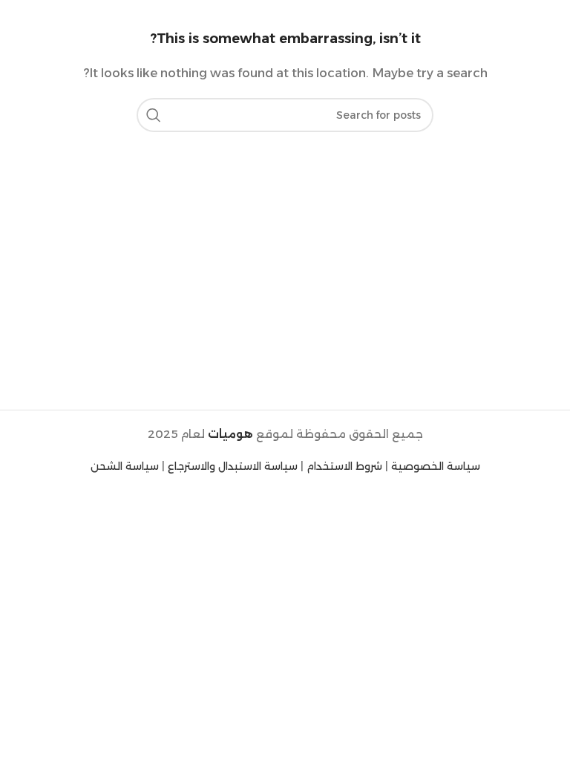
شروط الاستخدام (344, 466)
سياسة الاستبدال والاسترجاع (233, 466)
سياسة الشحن (125, 466)
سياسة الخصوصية (435, 466)
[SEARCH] (154, 115)
